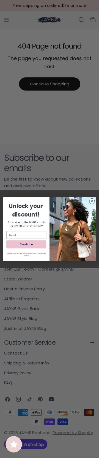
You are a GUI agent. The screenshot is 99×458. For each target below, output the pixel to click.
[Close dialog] (92, 201)
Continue (26, 244)
